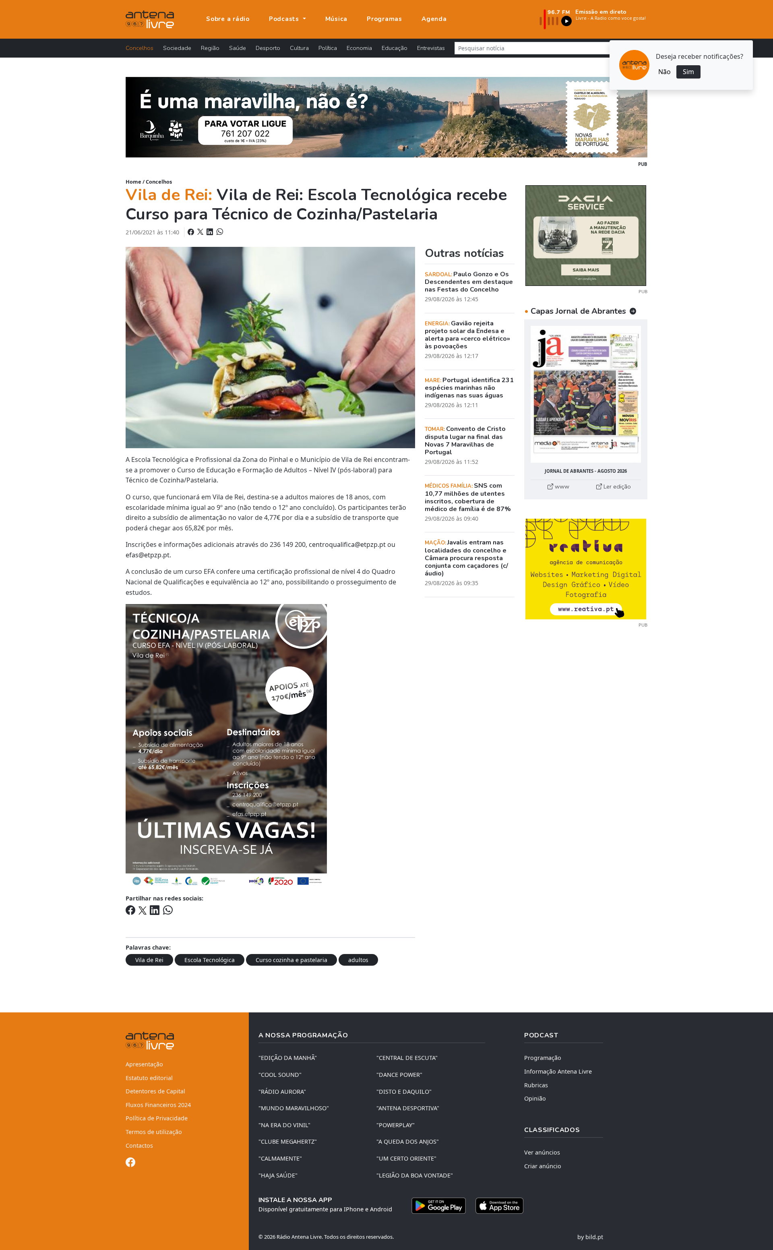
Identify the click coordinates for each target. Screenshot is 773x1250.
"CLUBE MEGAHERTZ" (287, 1141)
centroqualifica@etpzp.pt (347, 544)
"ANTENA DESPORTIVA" (407, 1108)
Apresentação (144, 1064)
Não (664, 71)
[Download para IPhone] (499, 1206)
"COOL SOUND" (280, 1074)
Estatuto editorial (149, 1078)
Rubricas (536, 1085)
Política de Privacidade (157, 1118)
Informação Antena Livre (558, 1071)
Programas (384, 19)
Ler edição (616, 486)
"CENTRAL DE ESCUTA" (407, 1058)
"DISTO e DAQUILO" (404, 1091)
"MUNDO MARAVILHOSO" (293, 1108)
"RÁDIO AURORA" (282, 1091)
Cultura (299, 48)
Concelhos (139, 48)
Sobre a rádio (228, 19)
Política (327, 48)
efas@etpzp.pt (147, 554)
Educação (394, 48)
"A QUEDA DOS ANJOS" (407, 1141)
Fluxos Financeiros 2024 (158, 1105)
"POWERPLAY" (395, 1125)
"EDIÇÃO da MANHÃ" (287, 1058)
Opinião (535, 1098)
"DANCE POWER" (399, 1074)
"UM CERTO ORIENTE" (406, 1158)
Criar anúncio (542, 1166)
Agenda (434, 19)
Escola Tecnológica (209, 960)
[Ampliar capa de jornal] (586, 394)
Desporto (268, 48)
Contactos (139, 1145)
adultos (358, 960)
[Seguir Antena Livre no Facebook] (130, 1163)
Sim (688, 71)
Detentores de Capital (155, 1091)
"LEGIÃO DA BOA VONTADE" (414, 1175)
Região (210, 48)
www (561, 486)
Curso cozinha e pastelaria (291, 960)
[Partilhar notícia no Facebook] (192, 232)
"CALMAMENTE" (280, 1158)
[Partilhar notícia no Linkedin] (211, 232)
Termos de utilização (154, 1132)
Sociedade (177, 48)
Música (336, 19)
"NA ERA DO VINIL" (284, 1125)
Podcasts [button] (285, 19)
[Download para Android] (438, 1206)
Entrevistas (431, 48)
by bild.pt (590, 1237)
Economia (359, 48)
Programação (542, 1058)
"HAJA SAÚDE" (278, 1175)
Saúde (237, 48)
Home (133, 181)
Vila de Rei (149, 960)
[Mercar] (585, 234)
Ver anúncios (542, 1152)
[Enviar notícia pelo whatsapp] (219, 232)
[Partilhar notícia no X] (201, 232)
